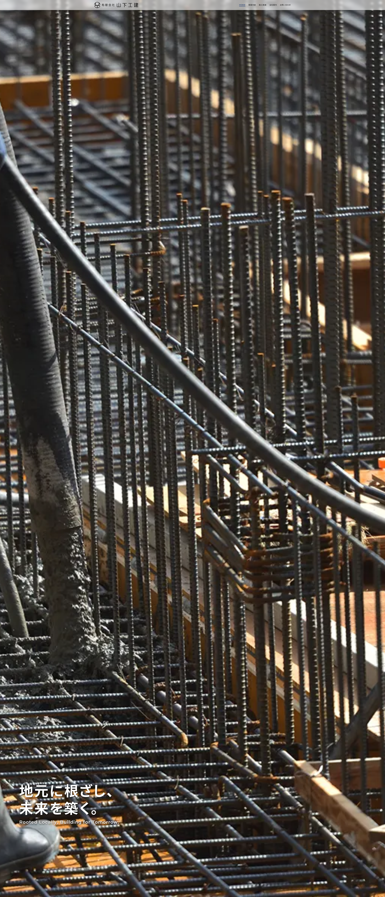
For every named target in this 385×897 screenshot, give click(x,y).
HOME (242, 5)
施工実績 (262, 5)
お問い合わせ (285, 5)
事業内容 (252, 5)
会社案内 (273, 5)
